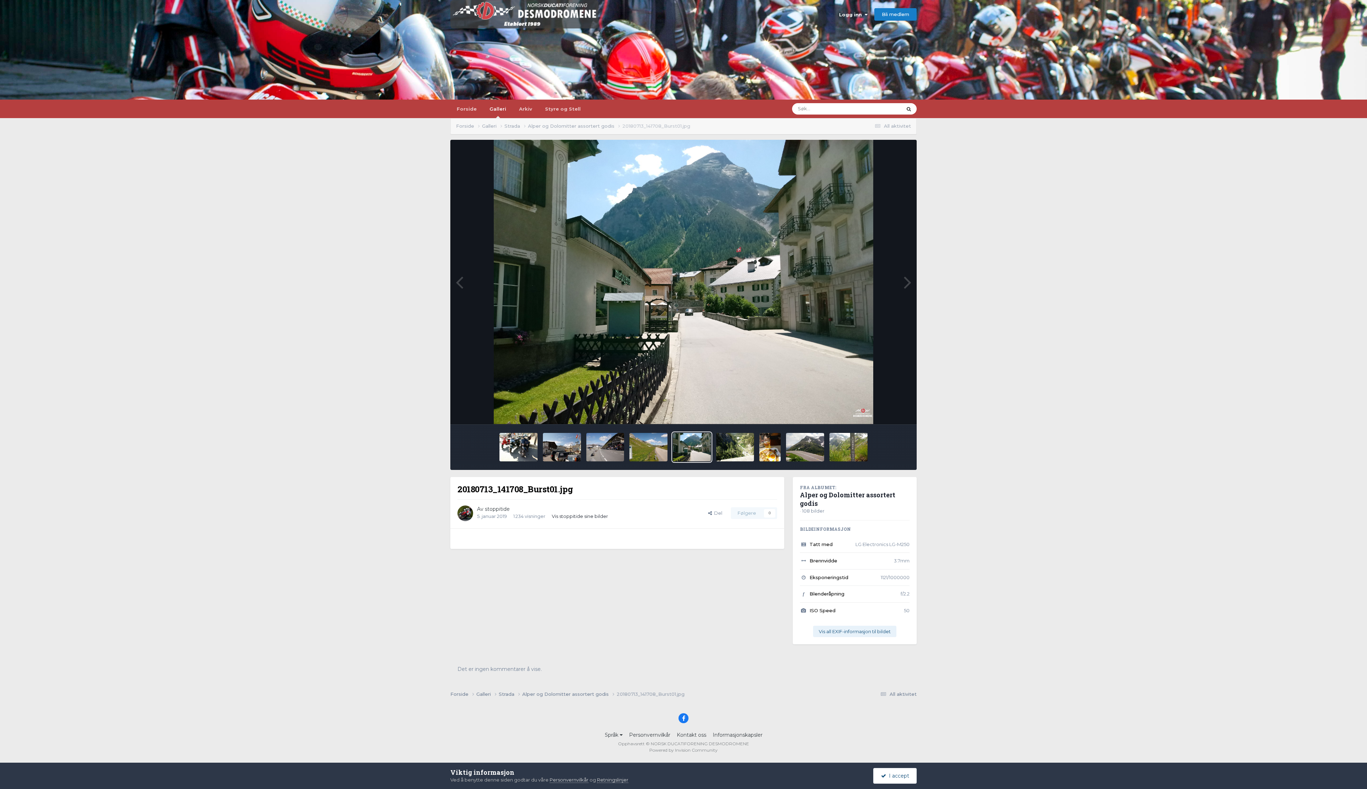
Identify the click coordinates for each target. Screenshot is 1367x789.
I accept (897, 776)
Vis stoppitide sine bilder (580, 516)
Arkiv (525, 109)
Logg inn (852, 14)
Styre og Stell (563, 109)
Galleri (497, 109)
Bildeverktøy (885, 411)
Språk (612, 735)
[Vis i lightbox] (684, 282)
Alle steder (881, 108)
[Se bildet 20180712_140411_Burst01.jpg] (805, 447)
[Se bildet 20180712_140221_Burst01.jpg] (848, 447)
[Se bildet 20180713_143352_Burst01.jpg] (648, 447)
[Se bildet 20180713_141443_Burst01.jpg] (735, 447)
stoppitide (497, 509)
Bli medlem (895, 14)
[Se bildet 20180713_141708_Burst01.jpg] (692, 447)
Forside (467, 109)
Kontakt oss (691, 735)
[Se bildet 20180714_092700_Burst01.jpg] (605, 447)
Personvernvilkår (649, 735)
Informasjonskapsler (738, 735)
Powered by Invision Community (683, 750)
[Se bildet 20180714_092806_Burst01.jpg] (518, 447)
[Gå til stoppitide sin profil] (465, 513)
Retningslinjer (612, 780)
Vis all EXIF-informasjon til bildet (855, 631)
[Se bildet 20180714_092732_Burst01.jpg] (562, 447)
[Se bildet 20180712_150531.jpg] (770, 447)
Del (717, 513)
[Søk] (909, 109)
